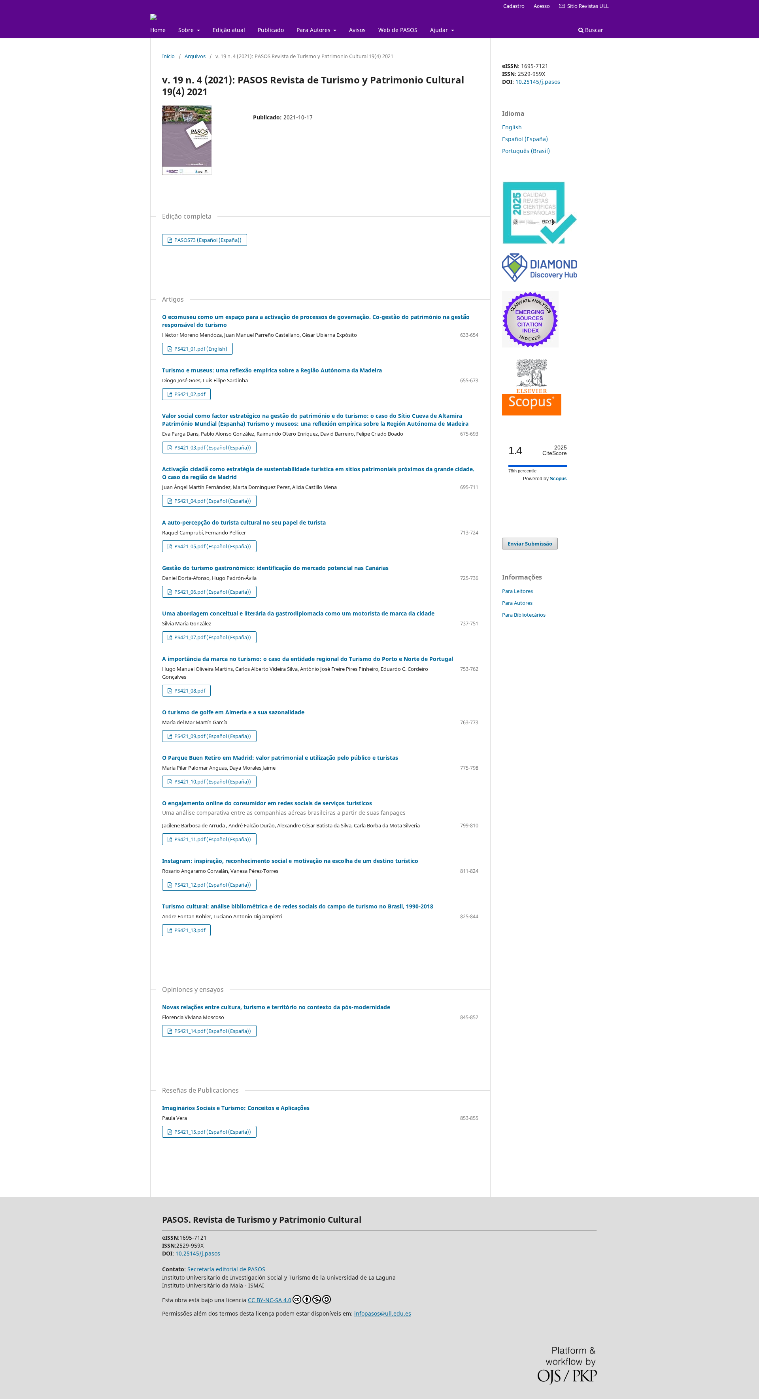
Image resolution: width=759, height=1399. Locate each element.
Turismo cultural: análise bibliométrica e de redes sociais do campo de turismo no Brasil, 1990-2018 (297, 906)
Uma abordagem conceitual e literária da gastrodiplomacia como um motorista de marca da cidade (298, 613)
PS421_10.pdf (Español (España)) (212, 781)
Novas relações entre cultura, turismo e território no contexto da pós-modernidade (276, 1007)
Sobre (186, 30)
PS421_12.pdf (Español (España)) (212, 884)
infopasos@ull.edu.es (382, 1313)
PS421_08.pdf (189, 690)
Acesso (542, 5)
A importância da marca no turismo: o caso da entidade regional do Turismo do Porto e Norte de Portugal (307, 659)
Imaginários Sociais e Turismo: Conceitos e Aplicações (236, 1108)
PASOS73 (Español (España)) (207, 240)
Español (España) (525, 139)
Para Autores (314, 30)
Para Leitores (517, 591)
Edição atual (229, 30)
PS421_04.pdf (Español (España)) (212, 500)
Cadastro (514, 5)
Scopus (558, 478)
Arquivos (195, 56)
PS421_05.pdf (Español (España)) (212, 546)
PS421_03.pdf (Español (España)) (212, 447)
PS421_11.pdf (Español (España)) (212, 839)
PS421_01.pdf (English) (200, 348)
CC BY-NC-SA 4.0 (269, 1300)
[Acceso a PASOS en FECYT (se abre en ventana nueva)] (539, 242)
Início (168, 56)
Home (158, 30)
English (512, 127)
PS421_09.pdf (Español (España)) (212, 736)
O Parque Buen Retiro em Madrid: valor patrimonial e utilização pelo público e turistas (280, 757)
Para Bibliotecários (524, 614)
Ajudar (439, 30)
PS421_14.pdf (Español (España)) (212, 1031)
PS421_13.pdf (189, 930)
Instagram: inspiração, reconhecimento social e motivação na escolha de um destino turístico (290, 861)
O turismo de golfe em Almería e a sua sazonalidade (233, 712)
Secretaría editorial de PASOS (226, 1269)
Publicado (271, 30)
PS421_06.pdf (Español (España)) (212, 591)
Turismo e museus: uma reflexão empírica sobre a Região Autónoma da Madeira (272, 370)
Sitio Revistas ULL (587, 5)
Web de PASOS (397, 30)
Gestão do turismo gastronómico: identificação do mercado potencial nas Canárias (275, 568)
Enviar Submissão (530, 543)
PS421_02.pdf (189, 394)
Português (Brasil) (526, 151)
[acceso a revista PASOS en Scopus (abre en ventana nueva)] (531, 413)
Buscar (593, 30)
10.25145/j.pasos (537, 81)
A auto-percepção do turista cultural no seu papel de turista (244, 522)
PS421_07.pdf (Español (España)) (212, 637)
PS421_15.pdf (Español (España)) (212, 1131)
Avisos (357, 30)
